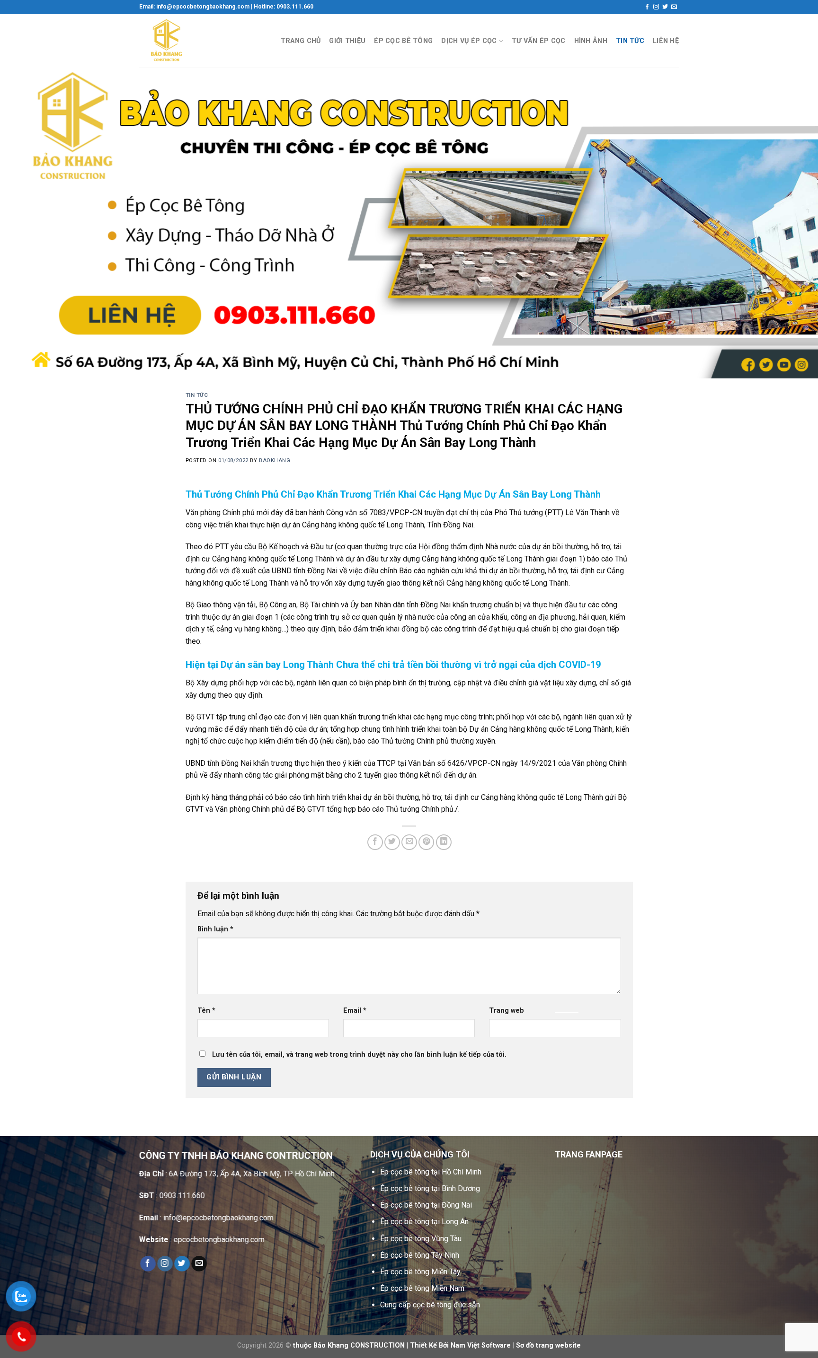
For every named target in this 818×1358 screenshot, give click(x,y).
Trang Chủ (301, 41)
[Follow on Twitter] (665, 7)
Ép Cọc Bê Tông (403, 41)
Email (354, 1011)
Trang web (506, 1011)
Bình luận (215, 929)
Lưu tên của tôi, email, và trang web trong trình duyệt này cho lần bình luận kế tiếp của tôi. (359, 1055)
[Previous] (28, 223)
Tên (206, 1011)
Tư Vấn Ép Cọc (539, 41)
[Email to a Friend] (409, 842)
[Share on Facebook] (375, 842)
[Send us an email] (674, 7)
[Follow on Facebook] (647, 7)
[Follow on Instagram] (656, 7)
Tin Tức (630, 41)
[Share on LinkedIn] (444, 842)
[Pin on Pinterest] (426, 842)
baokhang (274, 460)
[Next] (789, 223)
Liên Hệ (666, 41)
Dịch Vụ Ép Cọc (469, 41)
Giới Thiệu (347, 41)
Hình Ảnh (590, 41)
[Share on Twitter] (392, 842)
